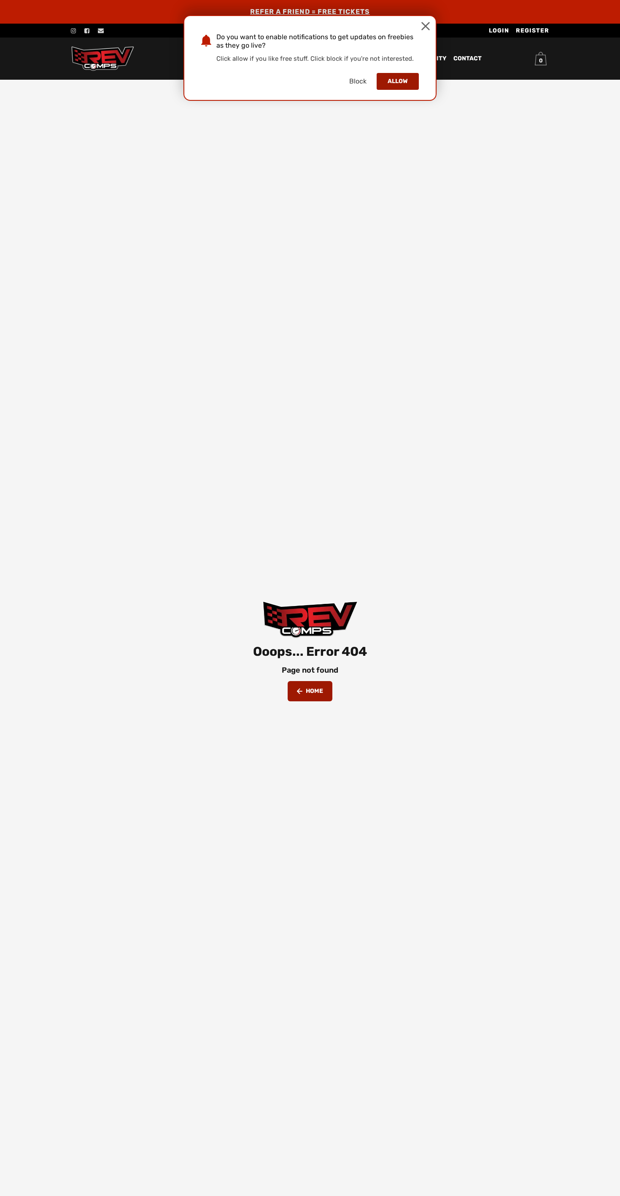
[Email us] (101, 30)
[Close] (425, 26)
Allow (398, 81)
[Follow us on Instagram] (73, 30)
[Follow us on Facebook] (86, 30)
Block (358, 81)
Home (314, 691)
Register (532, 30)
